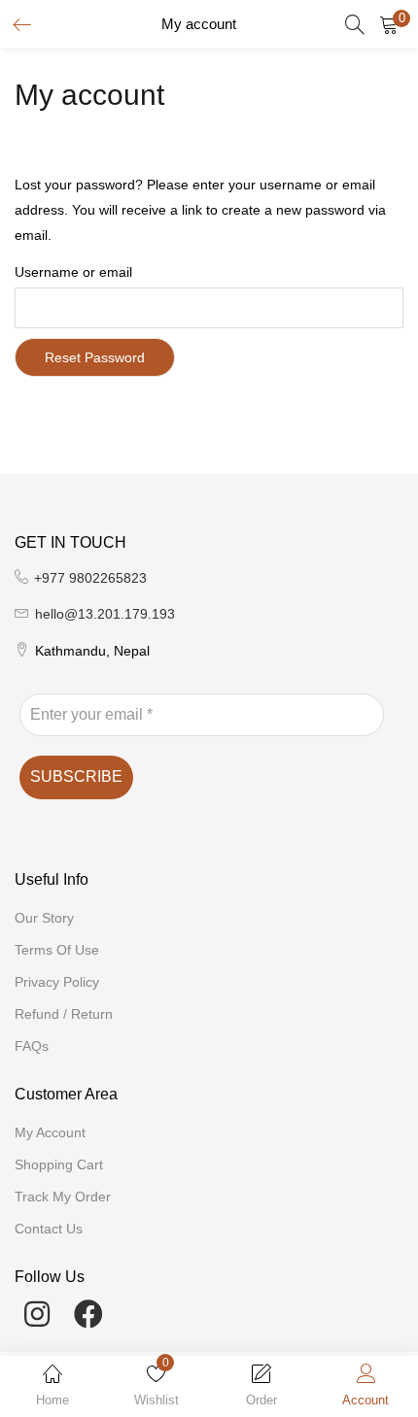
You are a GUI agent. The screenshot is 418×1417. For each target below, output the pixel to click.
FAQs (32, 1046)
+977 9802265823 (90, 578)
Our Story (44, 918)
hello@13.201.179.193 (105, 614)
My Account (50, 1132)
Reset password (95, 357)
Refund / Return (64, 1014)
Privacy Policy (57, 982)
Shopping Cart (59, 1164)
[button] (388, 24)
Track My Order (63, 1196)
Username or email (73, 272)
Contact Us (49, 1228)
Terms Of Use (57, 950)
